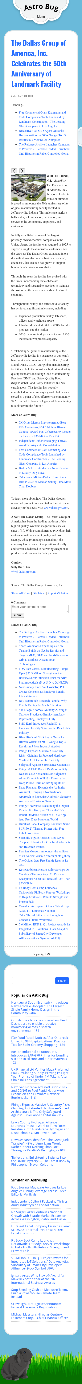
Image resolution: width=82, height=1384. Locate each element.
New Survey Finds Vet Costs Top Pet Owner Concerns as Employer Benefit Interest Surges (41, 691)
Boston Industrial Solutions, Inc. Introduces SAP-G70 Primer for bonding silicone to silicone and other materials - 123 (40, 1057)
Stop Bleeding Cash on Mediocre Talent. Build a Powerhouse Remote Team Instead (39, 1293)
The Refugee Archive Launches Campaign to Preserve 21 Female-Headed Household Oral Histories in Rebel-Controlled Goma (44, 148)
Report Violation (58, 593)
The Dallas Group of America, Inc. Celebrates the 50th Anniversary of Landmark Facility (39, 63)
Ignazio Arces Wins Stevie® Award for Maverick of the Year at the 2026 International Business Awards (38, 1279)
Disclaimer (39, 593)
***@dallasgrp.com (23, 571)
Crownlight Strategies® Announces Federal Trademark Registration (36, 1305)
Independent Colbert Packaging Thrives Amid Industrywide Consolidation (39, 1203)
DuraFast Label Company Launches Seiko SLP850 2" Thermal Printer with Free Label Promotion (44, 828)
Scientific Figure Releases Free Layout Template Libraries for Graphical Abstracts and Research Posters (44, 842)
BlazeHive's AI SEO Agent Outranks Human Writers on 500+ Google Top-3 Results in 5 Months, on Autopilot (42, 135)
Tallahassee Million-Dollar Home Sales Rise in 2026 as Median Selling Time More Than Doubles (45, 481)
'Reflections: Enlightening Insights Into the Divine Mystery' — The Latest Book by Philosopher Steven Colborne (40, 1161)
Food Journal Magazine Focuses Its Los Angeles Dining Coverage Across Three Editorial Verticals (39, 1190)
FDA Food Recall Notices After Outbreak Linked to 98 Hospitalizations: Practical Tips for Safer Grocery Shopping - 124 (39, 1041)
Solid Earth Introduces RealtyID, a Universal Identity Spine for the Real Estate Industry (45, 728)
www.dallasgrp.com (56, 508)
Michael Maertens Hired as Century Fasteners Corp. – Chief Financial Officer (39, 1316)
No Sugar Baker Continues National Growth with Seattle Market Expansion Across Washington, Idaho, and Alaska (38, 1215)
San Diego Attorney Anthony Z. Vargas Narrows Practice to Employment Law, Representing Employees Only (43, 714)
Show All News (21, 593)
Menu (41, 16)
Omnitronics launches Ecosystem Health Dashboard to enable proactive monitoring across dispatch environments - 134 (40, 1025)
